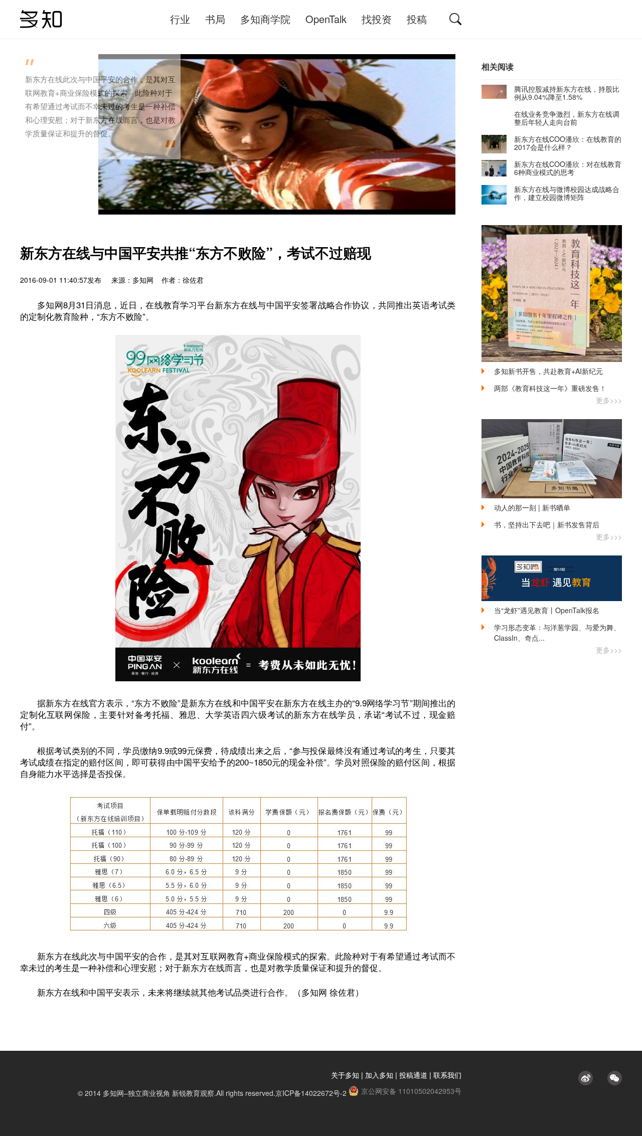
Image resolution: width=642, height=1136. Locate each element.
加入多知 (379, 1075)
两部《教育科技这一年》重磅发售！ (550, 388)
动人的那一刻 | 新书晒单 (532, 507)
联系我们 (447, 1075)
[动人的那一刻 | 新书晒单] (552, 458)
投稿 (417, 19)
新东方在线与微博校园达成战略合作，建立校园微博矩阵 (566, 193)
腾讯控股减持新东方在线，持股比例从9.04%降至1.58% (566, 93)
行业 (180, 19)
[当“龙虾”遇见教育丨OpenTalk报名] (552, 578)
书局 (215, 19)
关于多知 (345, 1075)
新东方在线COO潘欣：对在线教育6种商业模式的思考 (567, 168)
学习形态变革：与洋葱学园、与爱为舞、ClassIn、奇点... (557, 632)
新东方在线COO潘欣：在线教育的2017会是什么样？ (567, 143)
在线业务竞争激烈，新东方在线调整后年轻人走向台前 (566, 118)
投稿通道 (413, 1075)
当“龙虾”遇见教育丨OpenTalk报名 (546, 610)
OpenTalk (326, 19)
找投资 (377, 19)
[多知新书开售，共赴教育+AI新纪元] (552, 293)
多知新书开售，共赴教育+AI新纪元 (548, 371)
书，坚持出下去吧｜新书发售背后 (546, 524)
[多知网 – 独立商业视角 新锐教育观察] (41, 19)
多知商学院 (265, 19)
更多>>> (609, 400)
